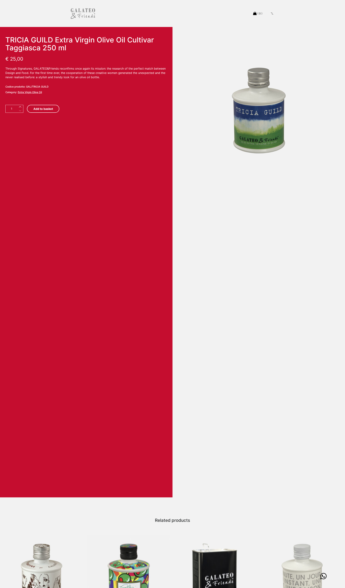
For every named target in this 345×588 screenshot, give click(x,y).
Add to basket (43, 109)
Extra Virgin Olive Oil (30, 92)
